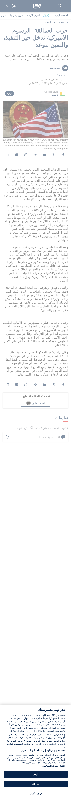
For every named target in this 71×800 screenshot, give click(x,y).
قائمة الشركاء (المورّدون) (53, 766)
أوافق (35, 774)
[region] (35, 752)
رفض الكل (35, 784)
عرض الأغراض (35, 793)
